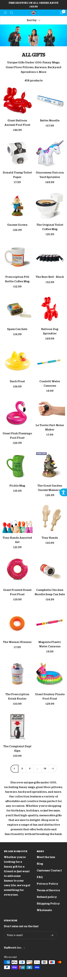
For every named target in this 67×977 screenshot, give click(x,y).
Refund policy (47, 897)
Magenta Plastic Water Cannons (49, 644)
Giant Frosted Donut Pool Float (17, 592)
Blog (40, 863)
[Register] (52, 935)
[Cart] (61, 12)
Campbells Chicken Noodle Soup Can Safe (50, 592)
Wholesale (44, 910)
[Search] (11, 12)
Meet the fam (46, 857)
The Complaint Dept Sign (17, 748)
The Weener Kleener (17, 642)
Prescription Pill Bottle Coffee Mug (17, 279)
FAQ (40, 877)
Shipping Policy (48, 903)
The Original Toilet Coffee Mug (49, 227)
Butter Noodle (50, 120)
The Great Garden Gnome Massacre (49, 487)
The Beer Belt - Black (50, 277)
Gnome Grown (17, 224)
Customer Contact (49, 870)
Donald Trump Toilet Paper (17, 174)
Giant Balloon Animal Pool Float (17, 122)
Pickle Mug (17, 485)
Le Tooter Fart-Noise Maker (50, 427)
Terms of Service (48, 890)
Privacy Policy (47, 883)
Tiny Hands (50, 537)
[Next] (52, 768)
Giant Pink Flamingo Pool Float (17, 435)
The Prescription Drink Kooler (17, 696)
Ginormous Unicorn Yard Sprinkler (50, 174)
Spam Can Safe (17, 329)
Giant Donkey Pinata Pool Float (50, 696)
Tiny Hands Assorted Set (17, 539)
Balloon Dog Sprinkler (49, 331)
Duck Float (17, 381)
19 (45, 769)
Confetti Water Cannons (49, 383)
